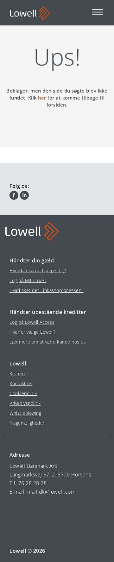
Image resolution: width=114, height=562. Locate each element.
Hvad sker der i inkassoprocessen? (47, 290)
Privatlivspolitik (25, 403)
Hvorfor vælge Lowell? (33, 332)
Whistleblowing (25, 413)
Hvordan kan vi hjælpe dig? (38, 270)
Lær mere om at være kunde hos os (48, 342)
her (42, 97)
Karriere (18, 374)
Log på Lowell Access (32, 322)
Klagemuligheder (27, 423)
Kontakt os (21, 383)
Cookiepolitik (23, 393)
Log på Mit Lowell (28, 280)
